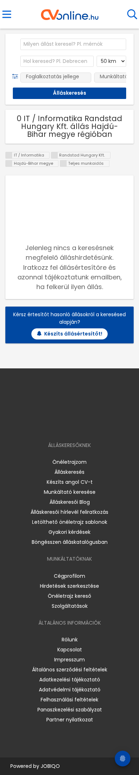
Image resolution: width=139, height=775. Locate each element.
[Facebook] (53, 425)
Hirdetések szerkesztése (69, 586)
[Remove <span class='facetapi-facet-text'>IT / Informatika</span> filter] (9, 155)
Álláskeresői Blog (70, 502)
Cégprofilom (69, 576)
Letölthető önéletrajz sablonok (69, 522)
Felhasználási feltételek (69, 699)
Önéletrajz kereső (69, 596)
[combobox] (73, 44)
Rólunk (70, 639)
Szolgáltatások (70, 606)
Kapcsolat (69, 649)
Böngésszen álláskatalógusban (70, 542)
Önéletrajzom (69, 462)
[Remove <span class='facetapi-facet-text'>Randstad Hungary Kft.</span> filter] (54, 155)
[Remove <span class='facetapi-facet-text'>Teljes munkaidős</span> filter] (63, 163)
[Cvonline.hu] (69, 12)
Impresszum (69, 659)
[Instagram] (65, 425)
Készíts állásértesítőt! (73, 333)
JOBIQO (50, 766)
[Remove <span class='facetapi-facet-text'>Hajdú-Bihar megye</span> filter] (9, 163)
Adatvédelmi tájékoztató (70, 689)
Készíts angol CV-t (70, 482)
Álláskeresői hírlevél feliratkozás (69, 512)
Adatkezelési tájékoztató (69, 679)
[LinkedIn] (77, 425)
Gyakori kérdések (69, 532)
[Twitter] (87, 425)
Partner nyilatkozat (69, 719)
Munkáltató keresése (70, 492)
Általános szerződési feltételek (69, 669)
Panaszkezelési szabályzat (69, 709)
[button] (16, 76)
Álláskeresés (69, 472)
